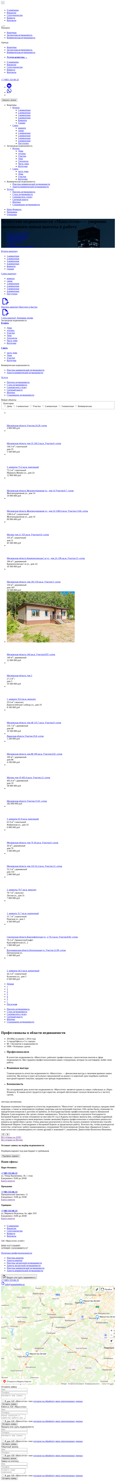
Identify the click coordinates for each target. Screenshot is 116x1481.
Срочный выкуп (20, 199)
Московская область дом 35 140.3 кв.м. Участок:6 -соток (34, 443)
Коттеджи (23, 166)
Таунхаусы (23, 161)
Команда (11, 18)
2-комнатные (24, 112)
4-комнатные (24, 118)
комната (22, 128)
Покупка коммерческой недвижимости (31, 184)
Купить (16, 107)
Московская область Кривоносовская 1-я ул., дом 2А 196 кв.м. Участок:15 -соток (46, 558)
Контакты (11, 20)
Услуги (10, 189)
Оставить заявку (9, 1404)
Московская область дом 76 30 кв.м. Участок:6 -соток (32, 842)
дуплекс (22, 153)
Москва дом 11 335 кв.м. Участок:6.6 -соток (28, 534)
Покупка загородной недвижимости (24, 1263)
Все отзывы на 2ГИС (11, 1137)
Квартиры (12, 32)
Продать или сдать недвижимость (21, 1277)
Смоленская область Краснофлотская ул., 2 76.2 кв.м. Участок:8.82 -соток (42, 937)
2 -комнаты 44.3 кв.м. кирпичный (23, 970)
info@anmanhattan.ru (15, 1284)
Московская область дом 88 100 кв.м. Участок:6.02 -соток (34, 754)
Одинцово (12, 214)
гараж (21, 130)
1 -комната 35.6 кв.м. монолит (21, 699)
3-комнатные (24, 115)
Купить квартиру (9, 251)
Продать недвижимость (23, 192)
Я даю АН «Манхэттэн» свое (44, 1401)
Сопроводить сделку (22, 197)
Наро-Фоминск (14, 209)
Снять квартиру (8, 273)
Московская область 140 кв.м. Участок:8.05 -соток (31, 654)
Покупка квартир (15, 1258)
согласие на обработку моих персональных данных (58, 1401)
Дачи (20, 158)
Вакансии (11, 12)
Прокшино (12, 212)
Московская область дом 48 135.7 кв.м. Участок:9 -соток (34, 722)
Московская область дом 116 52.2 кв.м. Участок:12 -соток (34, 866)
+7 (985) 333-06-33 (10, 79)
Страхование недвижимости (26, 204)
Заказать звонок (9, 100)
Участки (22, 156)
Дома (20, 151)
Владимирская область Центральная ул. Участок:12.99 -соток (36, 950)
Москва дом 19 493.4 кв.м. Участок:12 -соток (28, 777)
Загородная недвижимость (19, 35)
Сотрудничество (15, 15)
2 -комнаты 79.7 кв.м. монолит (21, 889)
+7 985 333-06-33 (9, 1173)
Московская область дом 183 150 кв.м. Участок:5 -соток (34, 582)
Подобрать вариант (10, 1156)
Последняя (12, 1004)
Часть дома (23, 164)
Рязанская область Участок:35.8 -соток (25, 736)
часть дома (23, 171)
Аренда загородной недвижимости (24, 1265)
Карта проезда (8, 1181)
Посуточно (23, 143)
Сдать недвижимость (22, 194)
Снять (15, 125)
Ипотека (16, 202)
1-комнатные (24, 110)
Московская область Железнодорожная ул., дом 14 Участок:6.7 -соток (40, 490)
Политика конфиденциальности (16, 1253)
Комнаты (22, 120)
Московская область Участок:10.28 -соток (27, 425)
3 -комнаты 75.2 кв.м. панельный (23, 467)
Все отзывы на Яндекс (12, 1140)
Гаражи (21, 123)
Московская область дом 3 (19, 675)
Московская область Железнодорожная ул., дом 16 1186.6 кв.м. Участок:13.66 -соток (47, 511)
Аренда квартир (14, 1260)
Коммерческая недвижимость (21, 37)
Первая (10, 984)
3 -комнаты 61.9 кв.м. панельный (23, 819)
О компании (13, 10)
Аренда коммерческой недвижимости (30, 186)
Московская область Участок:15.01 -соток (27, 801)
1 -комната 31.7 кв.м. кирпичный (23, 913)
